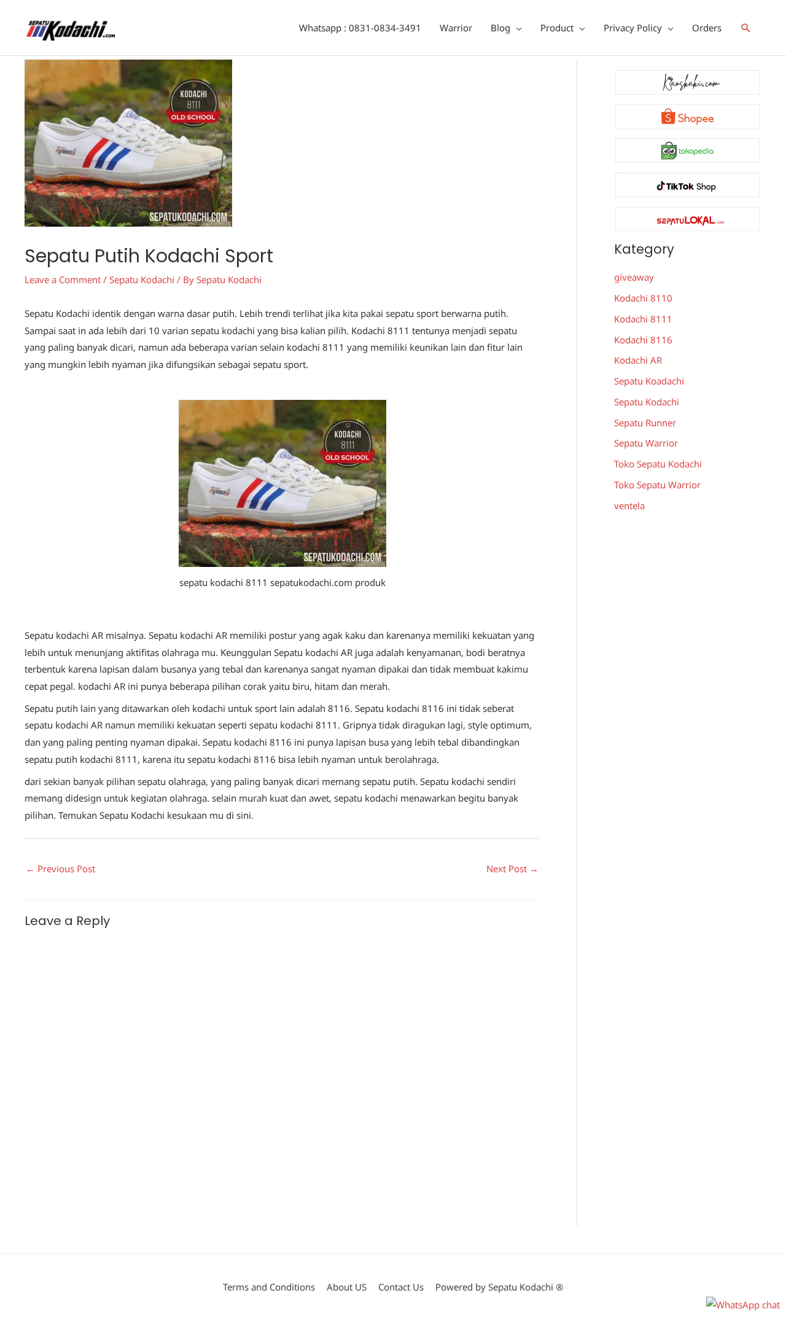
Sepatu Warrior (646, 443)
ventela (629, 505)
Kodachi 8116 (643, 340)
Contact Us (401, 1287)
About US (347, 1287)
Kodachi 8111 (643, 319)
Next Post (512, 868)
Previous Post (60, 868)
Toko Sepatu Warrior (657, 484)
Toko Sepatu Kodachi (658, 464)
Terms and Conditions (269, 1287)
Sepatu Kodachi (141, 279)
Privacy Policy (633, 27)
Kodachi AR (638, 360)
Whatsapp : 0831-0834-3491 (360, 27)
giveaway (634, 277)
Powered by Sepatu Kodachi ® (499, 1287)
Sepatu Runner (645, 422)
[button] (746, 28)
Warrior (456, 27)
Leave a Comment (63, 279)
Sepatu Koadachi (649, 381)
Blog (500, 27)
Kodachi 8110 (643, 298)
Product (557, 27)
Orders (707, 27)
